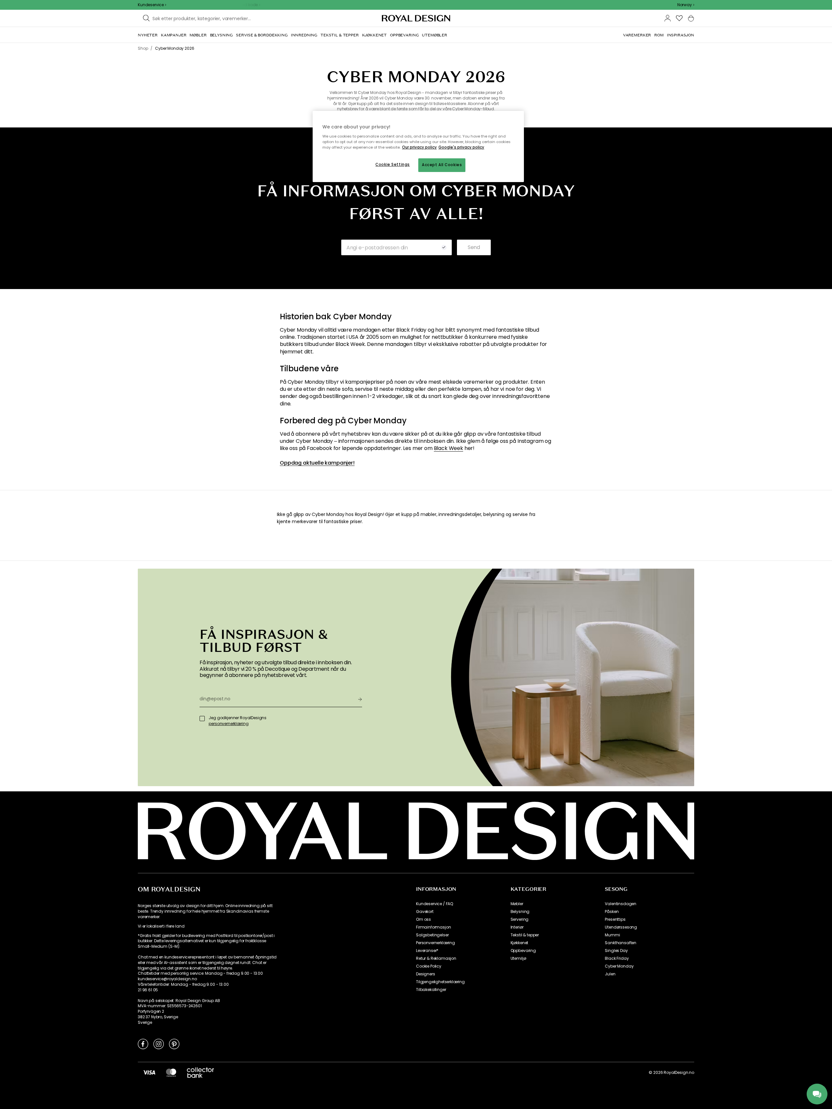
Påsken (611, 912)
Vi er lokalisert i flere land (161, 926)
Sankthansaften (620, 943)
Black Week (448, 448)
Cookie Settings (392, 164)
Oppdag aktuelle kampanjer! (317, 463)
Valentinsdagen (620, 904)
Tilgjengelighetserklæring (440, 982)
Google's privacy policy (461, 147)
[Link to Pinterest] (174, 1043)
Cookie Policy (428, 966)
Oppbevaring (523, 951)
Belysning (520, 912)
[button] (685, 4)
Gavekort (425, 912)
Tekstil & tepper (525, 935)
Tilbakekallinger (431, 990)
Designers (425, 974)
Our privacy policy (419, 147)
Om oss (423, 919)
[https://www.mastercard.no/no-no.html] (171, 1072)
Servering (520, 919)
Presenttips (615, 919)
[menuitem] (148, 35)
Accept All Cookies (442, 164)
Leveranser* (427, 951)
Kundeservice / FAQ (434, 904)
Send (474, 247)
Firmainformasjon (433, 927)
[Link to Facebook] (143, 1043)
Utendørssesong (621, 927)
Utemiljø (518, 958)
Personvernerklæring (435, 943)
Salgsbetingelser (432, 935)
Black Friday (617, 958)
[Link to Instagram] (158, 1043)
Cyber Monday (619, 966)
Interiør (517, 927)
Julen (610, 974)
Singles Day (616, 951)
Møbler (517, 904)
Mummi (612, 935)
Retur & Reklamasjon (436, 958)
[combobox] (685, 4)
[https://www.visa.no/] (149, 1072)
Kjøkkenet (519, 943)
